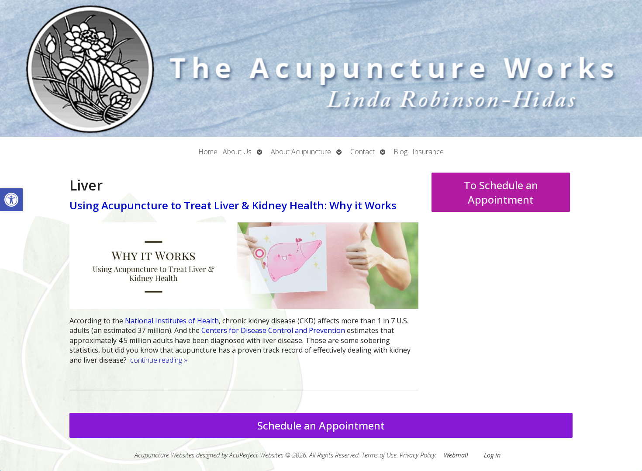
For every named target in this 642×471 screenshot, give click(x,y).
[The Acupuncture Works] (321, 68)
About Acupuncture (301, 151)
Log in (492, 455)
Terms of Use (379, 455)
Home (208, 151)
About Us (237, 151)
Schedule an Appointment (321, 425)
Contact (362, 151)
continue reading (158, 360)
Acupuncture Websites (164, 455)
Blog (400, 151)
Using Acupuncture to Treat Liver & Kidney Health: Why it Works (233, 205)
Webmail (456, 455)
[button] (11, 199)
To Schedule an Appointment (501, 192)
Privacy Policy (417, 455)
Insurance (428, 151)
